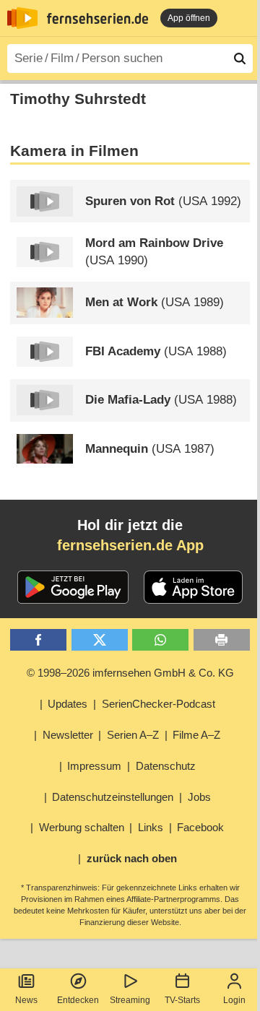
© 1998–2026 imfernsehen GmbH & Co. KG (130, 673)
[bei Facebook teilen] (38, 640)
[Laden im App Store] (193, 587)
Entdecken (78, 1000)
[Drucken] (222, 640)
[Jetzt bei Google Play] (73, 587)
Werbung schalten (81, 827)
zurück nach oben (132, 858)
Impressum (94, 766)
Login (234, 1000)
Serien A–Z (133, 735)
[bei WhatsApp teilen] (160, 640)
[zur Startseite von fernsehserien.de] (22, 18)
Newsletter (68, 735)
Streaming (130, 1000)
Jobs (199, 797)
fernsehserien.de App (130, 545)
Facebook (200, 827)
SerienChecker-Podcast (158, 704)
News (26, 1000)
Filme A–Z (196, 735)
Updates (67, 704)
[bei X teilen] (100, 640)
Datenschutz (166, 766)
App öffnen (189, 18)
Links (150, 827)
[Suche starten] (240, 58)
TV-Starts (182, 1000)
